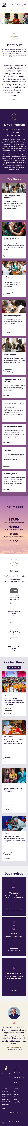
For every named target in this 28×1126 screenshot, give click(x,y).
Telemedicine (8, 450)
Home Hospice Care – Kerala (14, 403)
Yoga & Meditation (9, 737)
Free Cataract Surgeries (12, 316)
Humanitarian (9, 11)
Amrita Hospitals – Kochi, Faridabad (12, 196)
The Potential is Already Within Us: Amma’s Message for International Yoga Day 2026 (13, 741)
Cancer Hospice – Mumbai (13, 427)
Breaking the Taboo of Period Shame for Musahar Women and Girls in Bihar (14, 790)
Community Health (10, 474)
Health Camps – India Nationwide (11, 239)
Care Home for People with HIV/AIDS (13, 380)
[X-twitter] (20, 1112)
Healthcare (7, 833)
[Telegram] (17, 1112)
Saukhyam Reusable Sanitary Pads (14, 278)
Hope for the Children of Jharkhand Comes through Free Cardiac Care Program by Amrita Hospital (14, 839)
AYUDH (5, 695)
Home (3, 11)
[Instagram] (14, 1112)
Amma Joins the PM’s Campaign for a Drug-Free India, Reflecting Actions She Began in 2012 (14, 701)
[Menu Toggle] (25, 4)
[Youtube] (10, 1112)
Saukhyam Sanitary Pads (10, 785)
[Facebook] (7, 1112)
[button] (13, 4)
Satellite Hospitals (10, 354)
